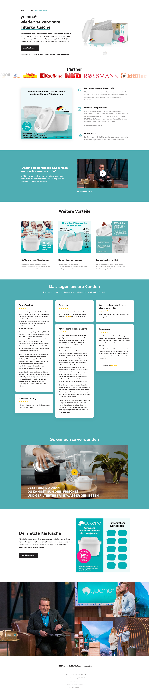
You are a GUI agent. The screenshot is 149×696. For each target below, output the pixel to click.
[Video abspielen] (103, 173)
